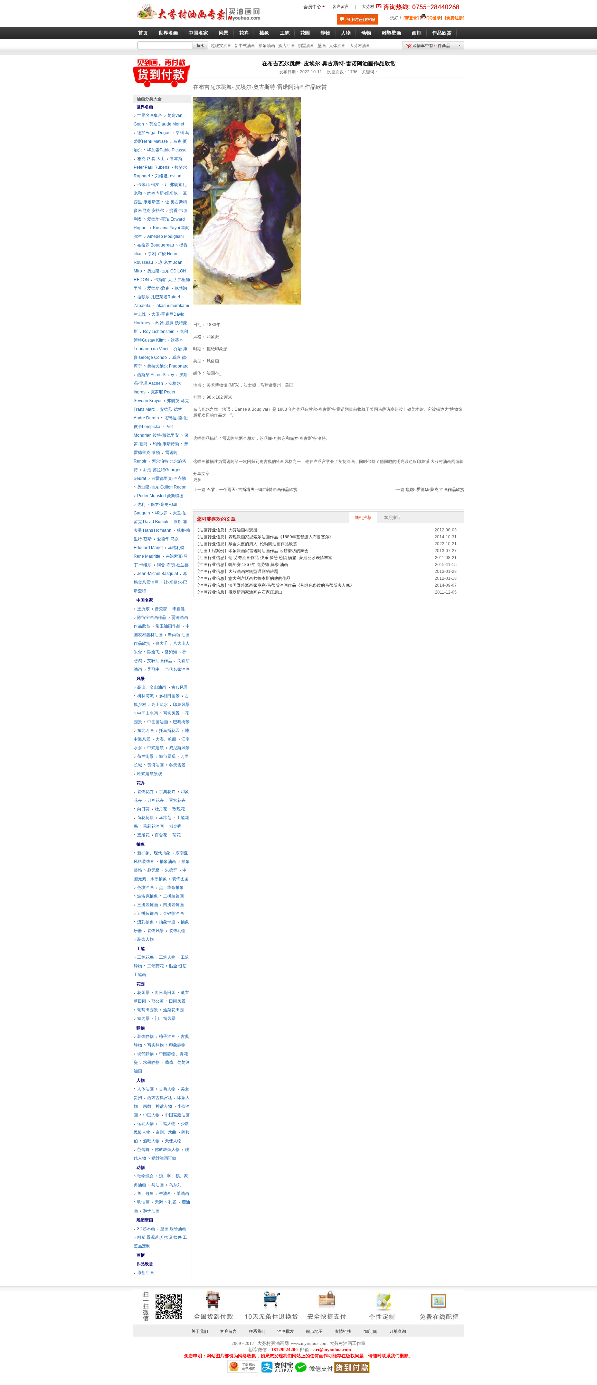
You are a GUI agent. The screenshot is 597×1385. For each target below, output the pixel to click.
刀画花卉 (155, 800)
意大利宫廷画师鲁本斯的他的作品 (259, 578)
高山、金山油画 (151, 687)
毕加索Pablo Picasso (167, 150)
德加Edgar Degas (153, 132)
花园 (140, 984)
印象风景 (181, 704)
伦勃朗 (180, 288)
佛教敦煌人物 (167, 1149)
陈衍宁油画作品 (151, 617)
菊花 (176, 835)
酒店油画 (286, 45)
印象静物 (177, 1045)
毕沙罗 (161, 513)
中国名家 (144, 600)
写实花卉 (177, 800)
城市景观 (167, 756)
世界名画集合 (149, 115)
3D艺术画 (146, 1228)
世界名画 (144, 106)
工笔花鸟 (145, 957)
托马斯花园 (169, 730)
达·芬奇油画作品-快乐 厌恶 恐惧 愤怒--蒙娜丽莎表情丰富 (280, 557)
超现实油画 (221, 45)
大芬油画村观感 (242, 530)
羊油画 (183, 1193)
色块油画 (145, 887)
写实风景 (171, 713)
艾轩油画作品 (159, 660)
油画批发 (285, 1331)
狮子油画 (151, 1210)
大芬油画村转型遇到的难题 (253, 571)
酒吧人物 (151, 1140)
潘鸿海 (171, 652)
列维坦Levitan (168, 176)
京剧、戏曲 (165, 1132)
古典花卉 (167, 791)
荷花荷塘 (145, 817)
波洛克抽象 (147, 896)
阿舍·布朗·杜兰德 (173, 565)
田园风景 (177, 1001)
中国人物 (151, 1115)
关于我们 (199, 1331)
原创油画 (145, 1272)
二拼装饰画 (173, 896)
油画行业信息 (211, 530)
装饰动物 (177, 930)
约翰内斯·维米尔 (162, 193)
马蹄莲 (165, 817)
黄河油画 (155, 765)
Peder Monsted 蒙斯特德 (160, 495)
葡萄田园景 (147, 1009)
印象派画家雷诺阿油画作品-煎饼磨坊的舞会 (268, 550)
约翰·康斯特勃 (166, 443)
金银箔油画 (173, 913)
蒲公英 (157, 1001)
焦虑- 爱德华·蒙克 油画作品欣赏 (435, 489)
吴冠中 (153, 669)
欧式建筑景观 (149, 773)
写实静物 (155, 1045)
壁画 (322, 45)
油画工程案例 (211, 550)
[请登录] (411, 18)
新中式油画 (245, 45)
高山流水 (159, 704)
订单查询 (397, 1331)
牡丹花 (161, 809)
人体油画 (337, 45)
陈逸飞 (153, 652)
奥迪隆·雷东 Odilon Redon (162, 487)
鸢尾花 (143, 835)
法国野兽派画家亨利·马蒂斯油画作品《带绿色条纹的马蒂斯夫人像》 (291, 585)
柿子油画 (167, 1036)
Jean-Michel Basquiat (157, 573)
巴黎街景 (181, 721)
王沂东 (143, 608)
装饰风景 (155, 930)
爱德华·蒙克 (158, 288)
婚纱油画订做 (163, 1158)
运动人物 (145, 1123)
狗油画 (143, 1202)
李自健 (178, 608)
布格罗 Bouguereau (155, 245)
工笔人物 (167, 957)
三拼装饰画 (147, 904)
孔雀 (172, 1202)
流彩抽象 (145, 922)
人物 (140, 1080)
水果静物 (151, 1062)
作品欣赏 (144, 1264)
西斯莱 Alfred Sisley (155, 374)
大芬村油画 (360, 45)
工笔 (140, 948)
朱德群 (171, 870)
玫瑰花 (178, 809)
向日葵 (143, 809)
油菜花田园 (173, 1009)
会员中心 (312, 6)
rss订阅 (370, 1331)
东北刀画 (145, 730)
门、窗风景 (165, 1018)
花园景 (143, 992)
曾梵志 (161, 608)
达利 (141, 504)
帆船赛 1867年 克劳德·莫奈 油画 (258, 564)
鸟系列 (175, 1184)
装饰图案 (180, 878)
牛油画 (165, 1193)
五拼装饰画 (147, 913)
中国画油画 (157, 721)
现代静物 (145, 1053)
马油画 (157, 1184)
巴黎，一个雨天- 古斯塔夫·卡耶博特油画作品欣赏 (252, 489)
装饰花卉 (145, 791)
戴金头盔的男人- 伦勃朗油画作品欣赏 (262, 543)
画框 (140, 1255)
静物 (140, 1027)
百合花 (161, 835)
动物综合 (145, 1176)
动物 (140, 1167)
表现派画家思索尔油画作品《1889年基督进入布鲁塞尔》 (280, 537)
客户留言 (340, 6)
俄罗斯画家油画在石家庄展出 (255, 592)
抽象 (140, 844)
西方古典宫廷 (159, 1097)
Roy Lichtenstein (158, 331)
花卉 (140, 783)
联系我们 (257, 1331)
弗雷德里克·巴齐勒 (168, 478)
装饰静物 (145, 1036)
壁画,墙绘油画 (173, 1228)
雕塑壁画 (144, 1220)
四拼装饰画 (173, 904)
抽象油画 (266, 45)
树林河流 (145, 696)
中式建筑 (155, 747)
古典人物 (167, 1089)
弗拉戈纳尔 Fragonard (168, 366)
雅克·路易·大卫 (151, 158)
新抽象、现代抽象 (153, 852)
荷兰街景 (145, 756)
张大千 (161, 643)
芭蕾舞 (143, 1149)
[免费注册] (454, 18)
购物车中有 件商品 (431, 45)
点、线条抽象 (171, 887)
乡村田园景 (169, 696)
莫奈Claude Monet (166, 124)
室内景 (143, 1018)
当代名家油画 (177, 669)
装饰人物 (145, 939)
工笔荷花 (155, 966)
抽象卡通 (167, 922)
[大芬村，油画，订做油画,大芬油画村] (199, 21)
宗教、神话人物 (157, 1106)
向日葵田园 (165, 992)
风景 (140, 678)
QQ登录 (433, 18)
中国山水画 (147, 713)
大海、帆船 (165, 739)
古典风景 (179, 687)
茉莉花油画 (153, 826)
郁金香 (175, 826)
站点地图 (314, 1331)
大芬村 (368, 6)
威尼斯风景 (179, 747)
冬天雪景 (177, 765)
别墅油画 (306, 45)
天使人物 (173, 1140)
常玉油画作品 (167, 626)
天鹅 (159, 1202)
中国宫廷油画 (177, 1115)
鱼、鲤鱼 (145, 1193)
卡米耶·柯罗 (148, 184)
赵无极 (153, 870)
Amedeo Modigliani (165, 236)
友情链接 (343, 1331)
